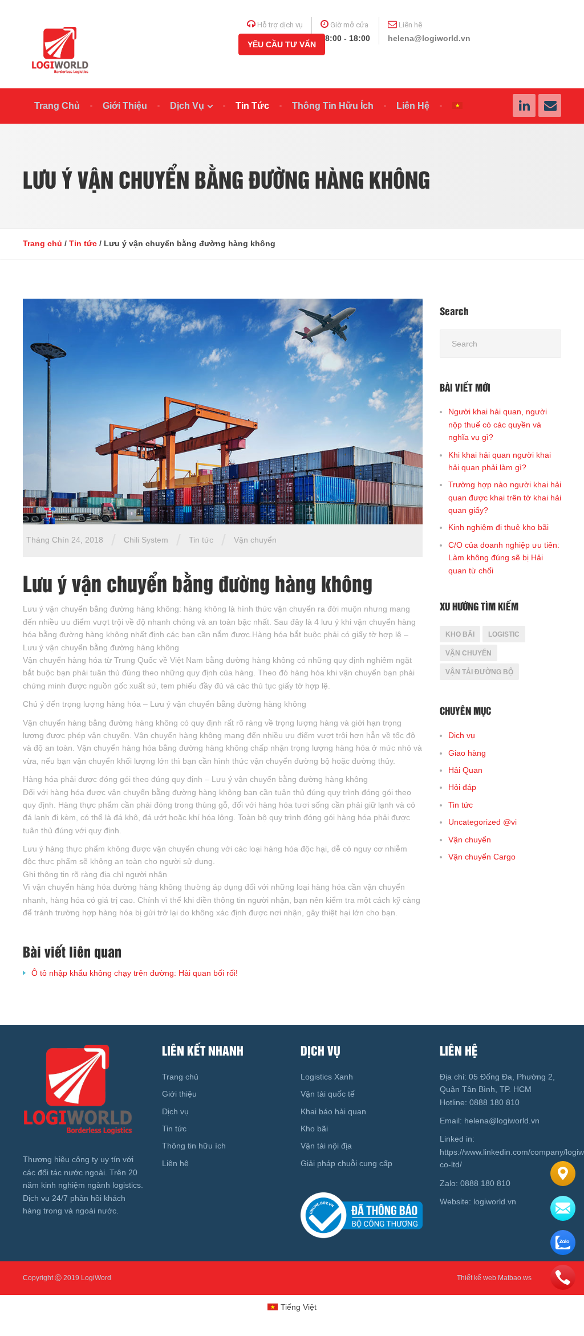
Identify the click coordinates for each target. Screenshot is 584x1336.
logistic (504, 634)
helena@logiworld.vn (429, 38)
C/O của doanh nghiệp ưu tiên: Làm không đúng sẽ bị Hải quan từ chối (503, 557)
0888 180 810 (493, 1102)
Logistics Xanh (327, 1076)
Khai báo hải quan (333, 1111)
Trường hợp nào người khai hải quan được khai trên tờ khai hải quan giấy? (504, 497)
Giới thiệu (125, 106)
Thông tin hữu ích (333, 106)
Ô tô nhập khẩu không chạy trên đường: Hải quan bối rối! (134, 972)
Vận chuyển (255, 539)
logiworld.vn (495, 1201)
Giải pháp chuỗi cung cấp (346, 1163)
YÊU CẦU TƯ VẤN (282, 44)
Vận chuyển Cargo (482, 856)
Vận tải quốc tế (328, 1093)
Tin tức (252, 106)
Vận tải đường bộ (479, 672)
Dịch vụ (187, 106)
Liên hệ (412, 106)
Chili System (146, 539)
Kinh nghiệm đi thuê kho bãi (498, 527)
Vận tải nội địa (326, 1145)
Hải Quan (465, 770)
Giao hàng (467, 752)
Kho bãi (459, 634)
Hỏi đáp (462, 787)
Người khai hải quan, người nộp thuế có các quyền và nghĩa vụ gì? (497, 424)
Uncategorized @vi (482, 821)
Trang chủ (57, 106)
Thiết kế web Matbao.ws (494, 1278)
